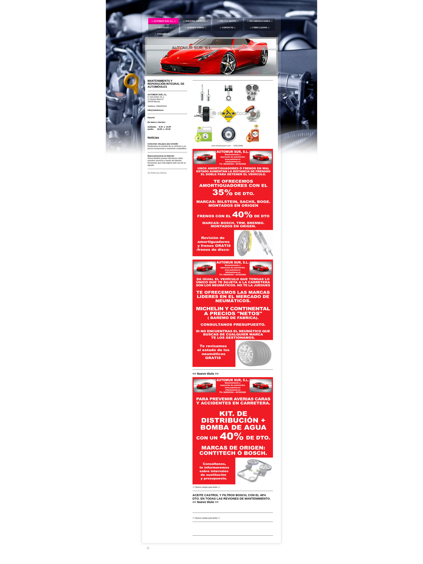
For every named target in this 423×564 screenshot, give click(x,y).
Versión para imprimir (159, 548)
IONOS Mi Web (172, 556)
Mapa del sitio (174, 548)
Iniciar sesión (271, 548)
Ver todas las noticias (157, 172)
